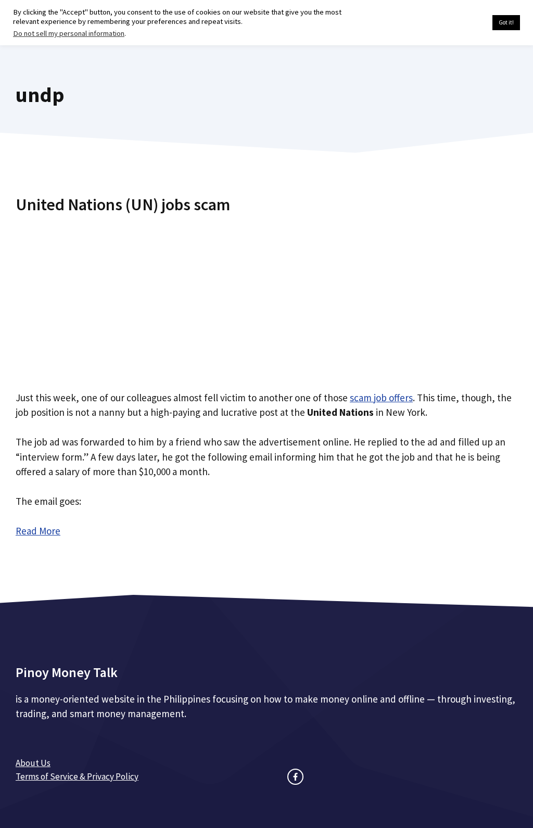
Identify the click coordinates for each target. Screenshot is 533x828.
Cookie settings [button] (460, 23)
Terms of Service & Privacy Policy (77, 776)
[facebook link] (295, 777)
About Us (33, 763)
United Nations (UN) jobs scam (123, 204)
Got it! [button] (506, 22)
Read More (38, 531)
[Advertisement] (266, 298)
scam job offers (381, 397)
